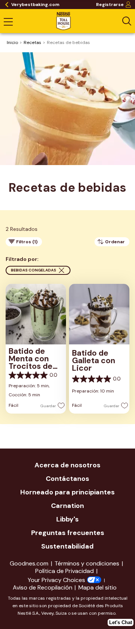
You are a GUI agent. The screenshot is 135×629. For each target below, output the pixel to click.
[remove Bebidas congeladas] (61, 270)
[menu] (8, 22)
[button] (50, 405)
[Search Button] (126, 21)
